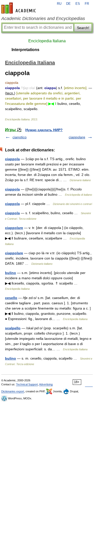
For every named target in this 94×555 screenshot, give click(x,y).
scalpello (13, 328)
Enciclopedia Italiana (47, 41)
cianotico (20, 137)
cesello (11, 298)
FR (87, 4)
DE (68, 4)
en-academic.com (19, 8)
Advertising (46, 384)
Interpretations (25, 50)
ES (77, 4)
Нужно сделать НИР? (44, 130)
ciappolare (77, 137)
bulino (10, 273)
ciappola (12, 159)
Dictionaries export (12, 391)
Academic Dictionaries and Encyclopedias (43, 18)
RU (59, 4)
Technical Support (27, 384)
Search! (83, 28)
